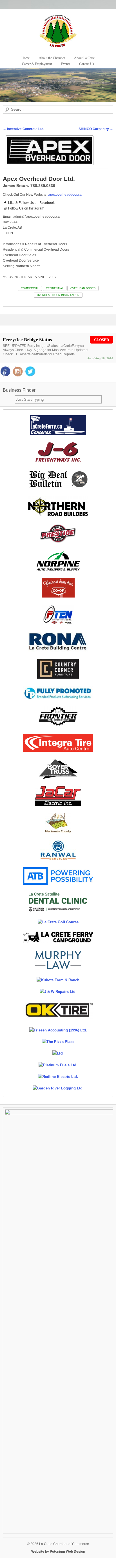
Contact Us (86, 64)
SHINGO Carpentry (96, 129)
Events (65, 64)
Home (25, 58)
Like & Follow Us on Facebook (30, 203)
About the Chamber (52, 58)
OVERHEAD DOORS (82, 288)
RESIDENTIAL (54, 288)
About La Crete (84, 58)
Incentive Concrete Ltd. (23, 129)
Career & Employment (37, 64)
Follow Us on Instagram (25, 208)
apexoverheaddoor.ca (65, 195)
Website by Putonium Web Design (58, 1551)
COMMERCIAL (30, 288)
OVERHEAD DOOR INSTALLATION (58, 295)
